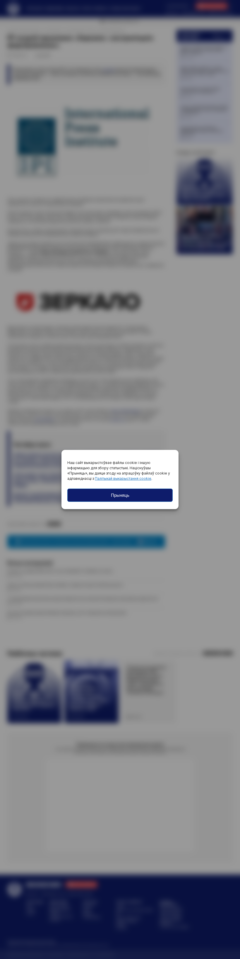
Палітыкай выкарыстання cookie (123, 478)
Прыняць (120, 495)
